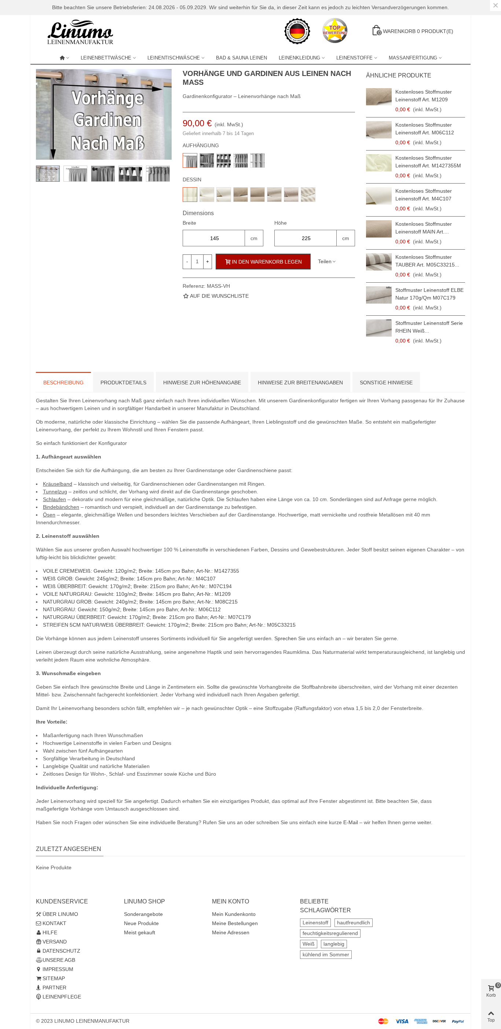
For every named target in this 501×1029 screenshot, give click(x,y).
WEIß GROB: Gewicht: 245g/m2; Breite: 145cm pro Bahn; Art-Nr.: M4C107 (129, 578)
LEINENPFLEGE (62, 997)
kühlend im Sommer (326, 954)
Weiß (309, 944)
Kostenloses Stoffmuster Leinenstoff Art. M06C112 (424, 128)
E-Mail (350, 822)
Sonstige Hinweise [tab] (386, 382)
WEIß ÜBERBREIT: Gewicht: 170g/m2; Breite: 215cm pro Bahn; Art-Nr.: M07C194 (137, 586)
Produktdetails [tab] (123, 382)
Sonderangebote (143, 914)
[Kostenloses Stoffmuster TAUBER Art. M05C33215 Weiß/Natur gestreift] (379, 262)
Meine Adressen (230, 932)
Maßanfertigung (413, 58)
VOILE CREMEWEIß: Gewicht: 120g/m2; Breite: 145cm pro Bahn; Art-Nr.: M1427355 (141, 571)
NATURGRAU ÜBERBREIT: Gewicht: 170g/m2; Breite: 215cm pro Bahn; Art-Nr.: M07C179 (147, 617)
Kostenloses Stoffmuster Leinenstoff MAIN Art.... (423, 228)
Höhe (280, 223)
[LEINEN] (64, 58)
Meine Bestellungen (235, 923)
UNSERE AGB (59, 960)
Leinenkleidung (299, 58)
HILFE (50, 932)
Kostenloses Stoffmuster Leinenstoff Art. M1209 (423, 95)
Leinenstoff (315, 922)
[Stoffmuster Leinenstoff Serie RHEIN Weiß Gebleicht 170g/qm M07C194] (379, 328)
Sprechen (285, 638)
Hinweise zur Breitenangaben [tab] (300, 382)
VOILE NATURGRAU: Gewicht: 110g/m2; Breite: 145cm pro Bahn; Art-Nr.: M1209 (137, 594)
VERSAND (55, 942)
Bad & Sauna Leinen (241, 58)
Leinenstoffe (354, 58)
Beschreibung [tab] (63, 382)
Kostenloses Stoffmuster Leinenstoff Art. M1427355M (428, 162)
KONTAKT (54, 923)
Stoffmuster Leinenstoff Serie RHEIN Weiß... (429, 327)
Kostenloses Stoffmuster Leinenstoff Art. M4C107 (423, 195)
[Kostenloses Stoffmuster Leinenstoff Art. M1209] (379, 96)
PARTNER (54, 987)
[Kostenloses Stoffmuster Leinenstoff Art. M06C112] (379, 129)
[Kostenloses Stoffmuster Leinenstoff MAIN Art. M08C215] (379, 229)
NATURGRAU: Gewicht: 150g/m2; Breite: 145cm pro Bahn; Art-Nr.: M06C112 (132, 609)
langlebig (333, 944)
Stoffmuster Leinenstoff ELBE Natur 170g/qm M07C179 (429, 294)
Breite (189, 223)
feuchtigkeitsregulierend (330, 933)
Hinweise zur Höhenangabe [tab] (202, 382)
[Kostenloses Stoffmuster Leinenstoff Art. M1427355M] (379, 162)
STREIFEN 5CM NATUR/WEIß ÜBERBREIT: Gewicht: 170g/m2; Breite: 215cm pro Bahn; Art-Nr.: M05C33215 (169, 625)
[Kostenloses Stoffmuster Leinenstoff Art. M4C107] (379, 195)
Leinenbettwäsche (106, 58)
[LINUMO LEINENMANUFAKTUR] (83, 31)
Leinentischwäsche (173, 58)
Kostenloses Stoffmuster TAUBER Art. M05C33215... (427, 261)
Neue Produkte (141, 923)
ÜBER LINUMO (60, 914)
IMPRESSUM (58, 969)
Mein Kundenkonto (234, 914)
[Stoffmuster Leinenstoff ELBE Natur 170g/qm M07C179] (379, 295)
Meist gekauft (139, 932)
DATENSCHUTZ (61, 951)
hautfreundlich (353, 922)
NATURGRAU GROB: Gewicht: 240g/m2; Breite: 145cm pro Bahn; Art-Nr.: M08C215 (140, 602)
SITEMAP (54, 978)
